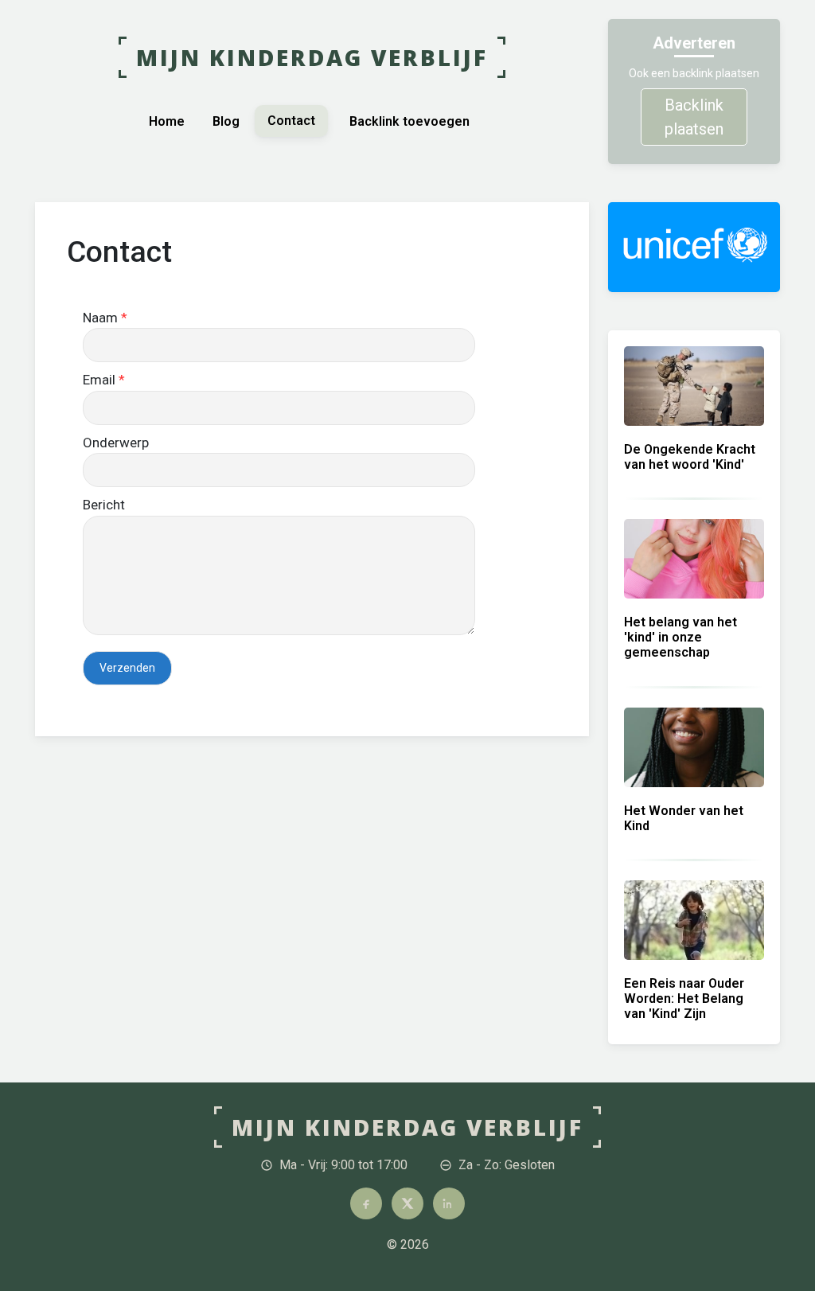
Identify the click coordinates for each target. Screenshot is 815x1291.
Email (104, 380)
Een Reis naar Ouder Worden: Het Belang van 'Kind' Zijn (684, 998)
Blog (226, 121)
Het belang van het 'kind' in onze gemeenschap (680, 637)
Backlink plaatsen (694, 117)
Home (167, 121)
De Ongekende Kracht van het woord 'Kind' (689, 457)
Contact (291, 120)
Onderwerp (116, 442)
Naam (105, 318)
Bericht (104, 505)
